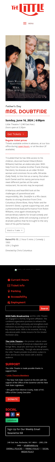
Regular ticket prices (16, 140)
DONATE (13, 399)
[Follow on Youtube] (18, 414)
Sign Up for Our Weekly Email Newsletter (23, 431)
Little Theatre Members (18, 375)
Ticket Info (17, 285)
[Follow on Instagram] (8, 414)
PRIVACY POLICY (32, 448)
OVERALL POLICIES (14, 448)
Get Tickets (14, 134)
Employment (18, 302)
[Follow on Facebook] (13, 414)
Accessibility (19, 296)
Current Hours (20, 279)
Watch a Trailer (13, 230)
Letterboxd (11, 420)
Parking (16, 291)
